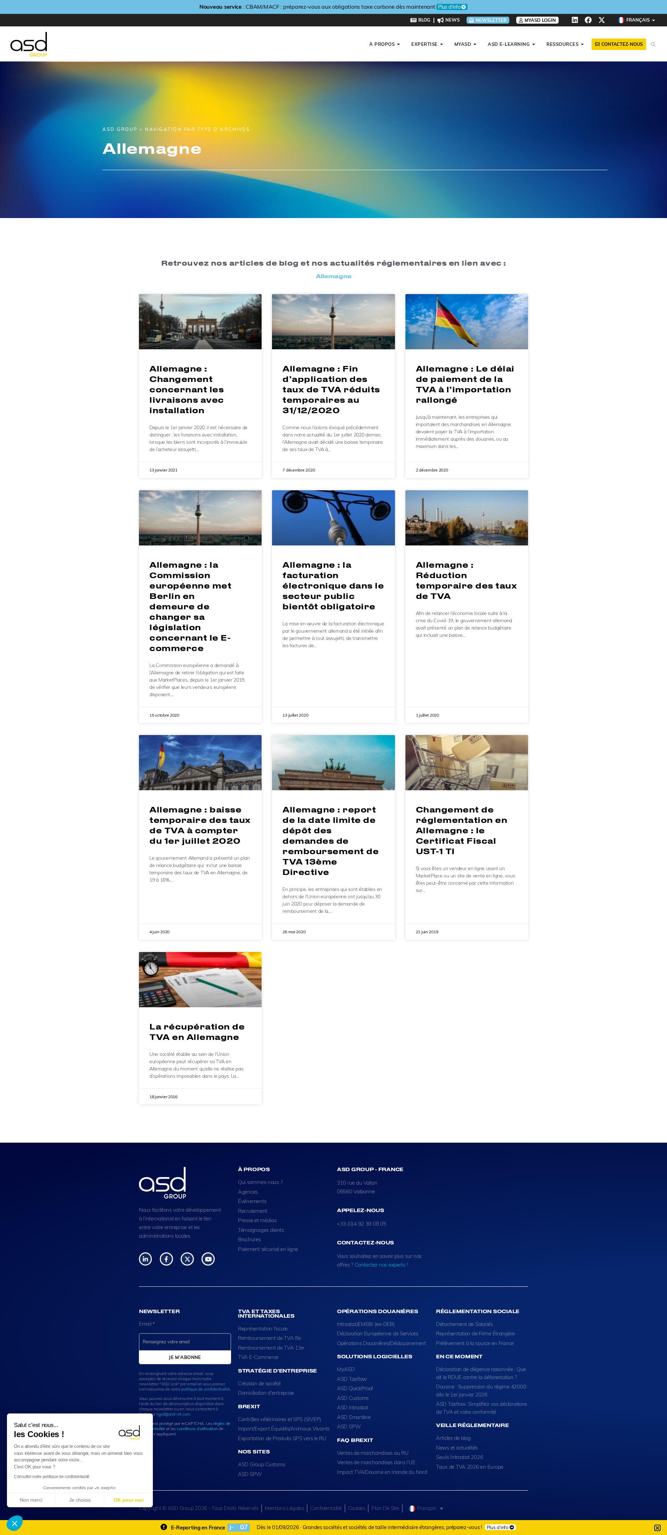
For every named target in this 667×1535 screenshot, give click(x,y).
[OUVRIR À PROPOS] (398, 44)
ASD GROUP (120, 129)
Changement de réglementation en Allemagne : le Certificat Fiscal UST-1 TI (462, 830)
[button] (14, 1523)
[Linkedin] (575, 20)
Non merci (31, 1500)
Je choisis (80, 1500)
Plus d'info (461, 7)
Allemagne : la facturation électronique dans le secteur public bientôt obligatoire (333, 585)
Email (147, 1323)
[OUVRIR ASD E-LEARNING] (534, 44)
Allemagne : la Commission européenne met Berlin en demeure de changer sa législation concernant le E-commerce (190, 606)
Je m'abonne (185, 1357)
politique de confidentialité (205, 1389)
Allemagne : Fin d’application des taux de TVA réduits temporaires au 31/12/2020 (331, 389)
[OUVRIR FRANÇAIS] (653, 20)
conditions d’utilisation (197, 1428)
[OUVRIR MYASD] (475, 44)
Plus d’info (498, 1527)
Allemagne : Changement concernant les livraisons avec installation (186, 389)
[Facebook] (588, 20)
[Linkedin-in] (145, 1258)
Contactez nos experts (380, 1264)
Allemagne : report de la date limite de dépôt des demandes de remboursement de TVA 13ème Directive (330, 840)
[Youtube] (207, 1258)
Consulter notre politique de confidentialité (52, 1476)
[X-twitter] (602, 20)
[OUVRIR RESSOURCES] (582, 44)
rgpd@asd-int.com (173, 1414)
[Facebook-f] (166, 1258)
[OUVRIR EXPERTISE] (441, 44)
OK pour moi (128, 1500)
